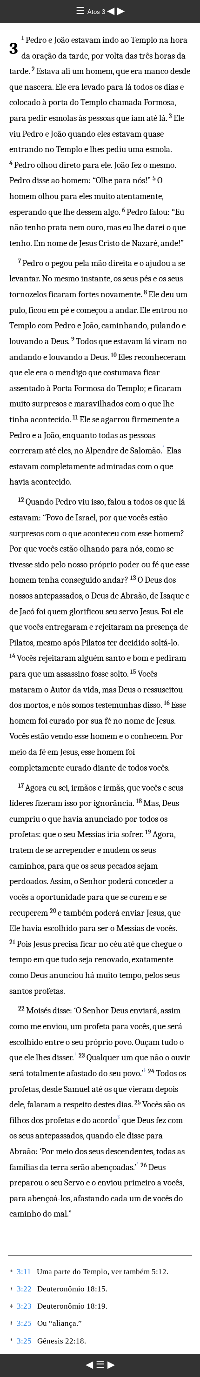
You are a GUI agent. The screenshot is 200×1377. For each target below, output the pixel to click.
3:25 (24, 1323)
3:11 (24, 1271)
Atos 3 (97, 11)
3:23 (24, 1306)
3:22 (24, 1288)
